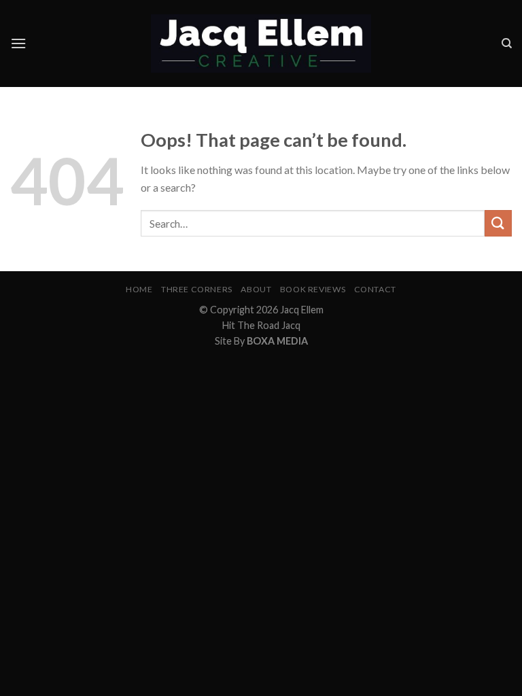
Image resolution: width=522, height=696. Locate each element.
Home (139, 289)
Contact (375, 289)
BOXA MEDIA (277, 341)
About (256, 289)
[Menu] (18, 43)
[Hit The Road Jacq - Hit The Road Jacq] (261, 43)
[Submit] (498, 223)
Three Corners (196, 289)
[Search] (507, 43)
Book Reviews (312, 289)
